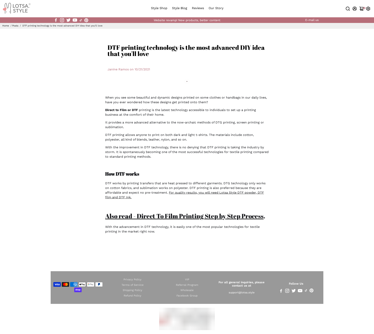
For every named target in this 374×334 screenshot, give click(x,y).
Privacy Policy (132, 279)
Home (5, 25)
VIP (187, 279)
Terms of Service (133, 284)
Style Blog (179, 8)
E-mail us (312, 20)
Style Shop (159, 8)
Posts (15, 25)
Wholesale (187, 290)
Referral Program (187, 284)
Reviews (198, 8)
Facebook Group (187, 295)
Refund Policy (132, 295)
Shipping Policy (132, 290)
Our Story (216, 8)
